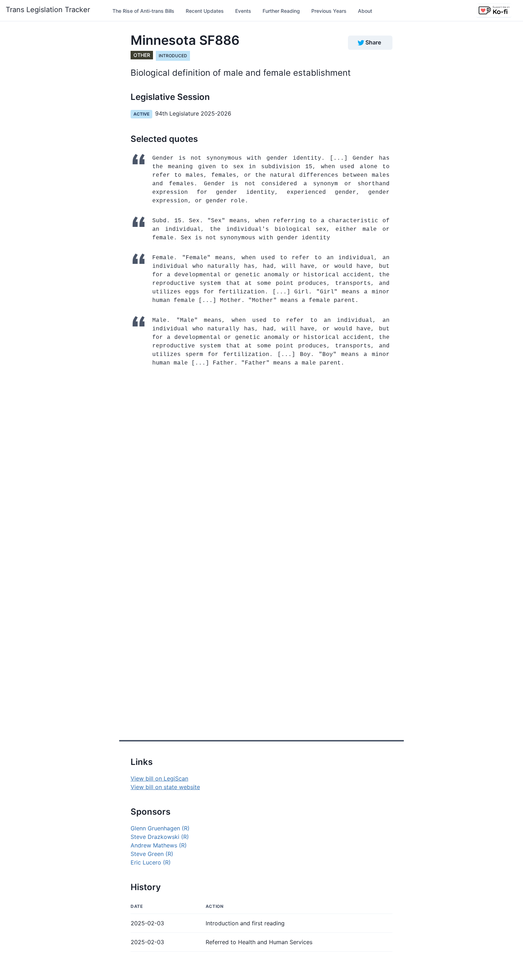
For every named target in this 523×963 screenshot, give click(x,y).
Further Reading (281, 11)
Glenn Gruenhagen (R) (160, 828)
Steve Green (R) (152, 853)
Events (243, 11)
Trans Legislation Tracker (48, 9)
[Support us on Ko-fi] (494, 11)
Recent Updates (205, 11)
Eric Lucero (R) (151, 862)
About (365, 11)
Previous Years (329, 11)
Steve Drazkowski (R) (160, 836)
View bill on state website (165, 787)
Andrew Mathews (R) (159, 845)
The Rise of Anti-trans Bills (143, 11)
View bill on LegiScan (159, 778)
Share (373, 42)
